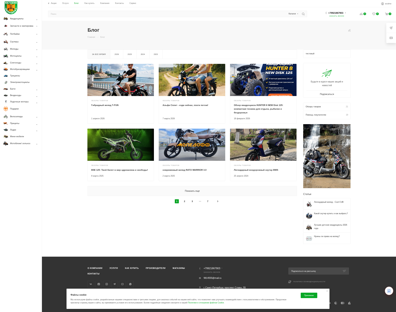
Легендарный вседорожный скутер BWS (256, 170)
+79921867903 (335, 13)
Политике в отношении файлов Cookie (206, 302)
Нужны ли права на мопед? (327, 236)
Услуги (114, 268)
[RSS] (349, 30)
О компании (95, 268)
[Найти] (303, 14)
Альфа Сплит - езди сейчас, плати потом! (185, 105)
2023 (156, 54)
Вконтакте (91, 284)
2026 (117, 54)
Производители (155, 268)
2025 (130, 54)
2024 (143, 54)
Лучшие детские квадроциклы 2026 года (330, 226)
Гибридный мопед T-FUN (104, 105)
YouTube (122, 284)
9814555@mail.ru (212, 278)
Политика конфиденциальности (309, 281)
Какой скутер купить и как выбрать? (331, 213)
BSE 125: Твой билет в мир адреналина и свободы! (119, 170)
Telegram (114, 284)
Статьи (307, 194)
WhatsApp (130, 284)
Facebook (98, 284)
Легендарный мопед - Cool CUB (329, 202)
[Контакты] (389, 291)
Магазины (179, 268)
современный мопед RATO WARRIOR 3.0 (185, 170)
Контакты (94, 274)
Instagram (106, 284)
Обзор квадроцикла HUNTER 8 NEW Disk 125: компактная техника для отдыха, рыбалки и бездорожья (258, 109)
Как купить (132, 268)
